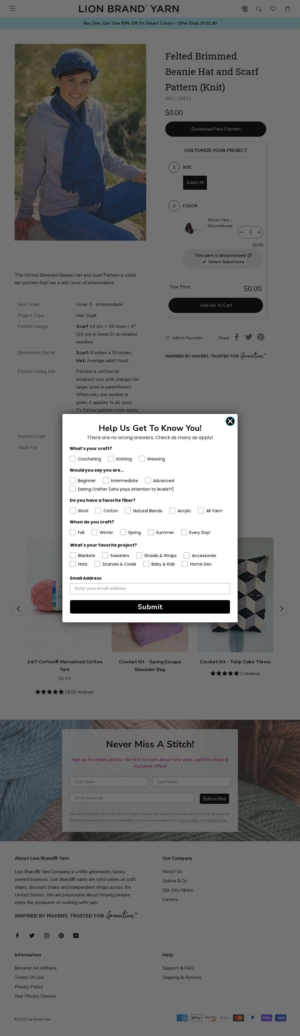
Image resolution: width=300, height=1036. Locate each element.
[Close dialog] (230, 421)
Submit (150, 607)
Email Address (85, 578)
